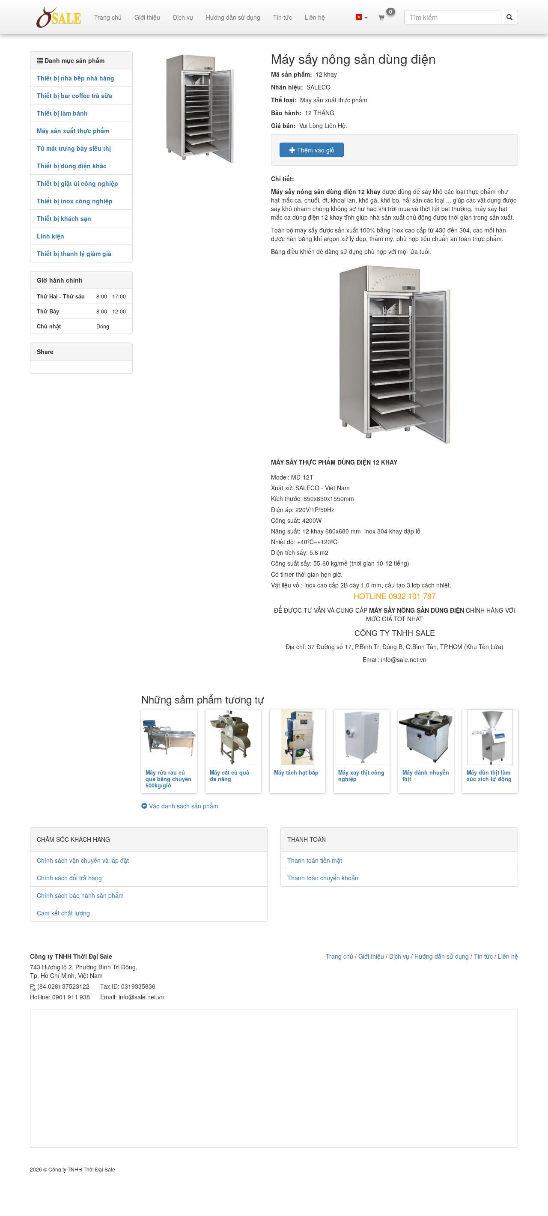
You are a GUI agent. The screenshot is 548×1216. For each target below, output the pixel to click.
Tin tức (282, 17)
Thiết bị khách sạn (64, 218)
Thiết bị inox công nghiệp (75, 201)
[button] (361, 17)
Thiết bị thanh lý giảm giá (74, 253)
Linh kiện (50, 236)
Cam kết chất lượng (63, 913)
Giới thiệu (147, 17)
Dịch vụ (183, 17)
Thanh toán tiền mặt (314, 860)
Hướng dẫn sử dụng (233, 17)
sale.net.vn (58, 17)
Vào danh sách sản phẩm (182, 806)
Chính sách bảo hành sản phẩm (80, 895)
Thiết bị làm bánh (62, 113)
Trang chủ (108, 17)
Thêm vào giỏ (314, 150)
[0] (381, 17)
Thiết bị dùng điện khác (72, 165)
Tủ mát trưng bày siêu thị (74, 148)
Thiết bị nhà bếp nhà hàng (75, 78)
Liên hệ (315, 17)
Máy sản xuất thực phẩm (73, 130)
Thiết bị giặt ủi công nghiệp (77, 183)
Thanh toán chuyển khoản (322, 877)
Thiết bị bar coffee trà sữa (74, 95)
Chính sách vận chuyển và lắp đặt (83, 860)
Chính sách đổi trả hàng (69, 877)
